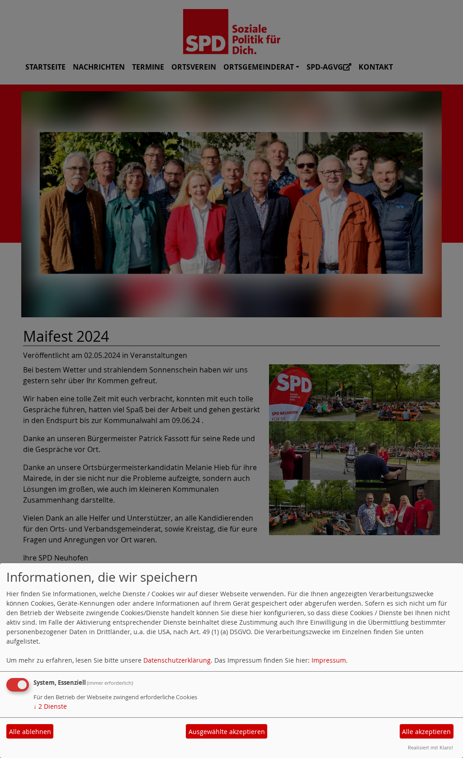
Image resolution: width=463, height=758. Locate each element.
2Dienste (50, 706)
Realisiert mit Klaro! (430, 747)
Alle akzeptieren (426, 731)
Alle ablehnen (30, 731)
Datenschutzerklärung (177, 660)
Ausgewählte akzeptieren (227, 731)
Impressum (329, 660)
